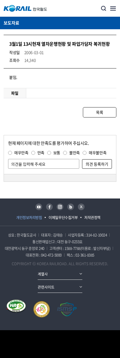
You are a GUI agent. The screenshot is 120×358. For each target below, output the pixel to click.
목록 (99, 112)
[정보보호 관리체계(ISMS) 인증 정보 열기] (67, 309)
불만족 (74, 152)
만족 (40, 152)
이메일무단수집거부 (63, 217)
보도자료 (11, 23)
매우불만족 (97, 152)
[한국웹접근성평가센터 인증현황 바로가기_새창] (16, 309)
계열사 (43, 273)
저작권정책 (92, 217)
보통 (56, 152)
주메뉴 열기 (113, 8)
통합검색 (103, 8)
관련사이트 (46, 287)
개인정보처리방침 (29, 217)
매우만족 (21, 152)
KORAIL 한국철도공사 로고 (25, 8)
